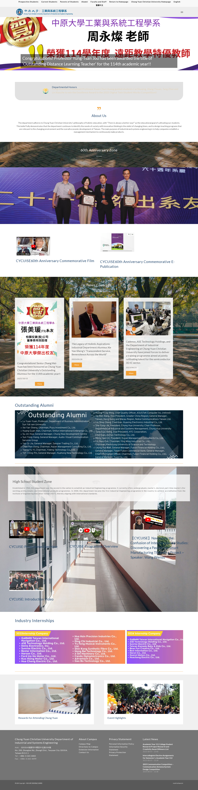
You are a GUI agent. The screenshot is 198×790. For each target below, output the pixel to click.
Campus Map (85, 744)
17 (83, 68)
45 (135, 68)
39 (124, 68)
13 (76, 68)
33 (113, 68)
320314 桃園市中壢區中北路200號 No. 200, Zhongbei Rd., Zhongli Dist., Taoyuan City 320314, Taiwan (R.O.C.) (41, 750)
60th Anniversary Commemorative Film (62, 261)
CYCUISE (23, 261)
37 (120, 68)
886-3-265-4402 (28, 756)
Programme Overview (40, 547)
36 (118, 68)
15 (80, 68)
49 (142, 68)
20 (89, 68)
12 (74, 68)
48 (140, 68)
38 (122, 68)
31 (109, 68)
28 (103, 68)
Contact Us (84, 752)
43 (131, 68)
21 (91, 68)
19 (87, 68)
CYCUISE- (16, 547)
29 (105, 68)
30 (107, 68)
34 (114, 68)
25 (98, 68)
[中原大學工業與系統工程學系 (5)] (122, 661)
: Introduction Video (38, 599)
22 (92, 68)
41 (127, 68)
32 (111, 68)
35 (116, 68)
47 (138, 68)
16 (81, 68)
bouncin (180, 783)
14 (78, 68)
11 (72, 68)
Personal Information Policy (121, 744)
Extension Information (89, 749)
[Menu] (182, 12)
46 (136, 68)
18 (85, 68)
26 (100, 68)
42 (129, 68)
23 (94, 68)
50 (144, 68)
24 (96, 68)
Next (192, 42)
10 (70, 68)
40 (125, 68)
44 (133, 68)
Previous (5, 42)
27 (102, 68)
